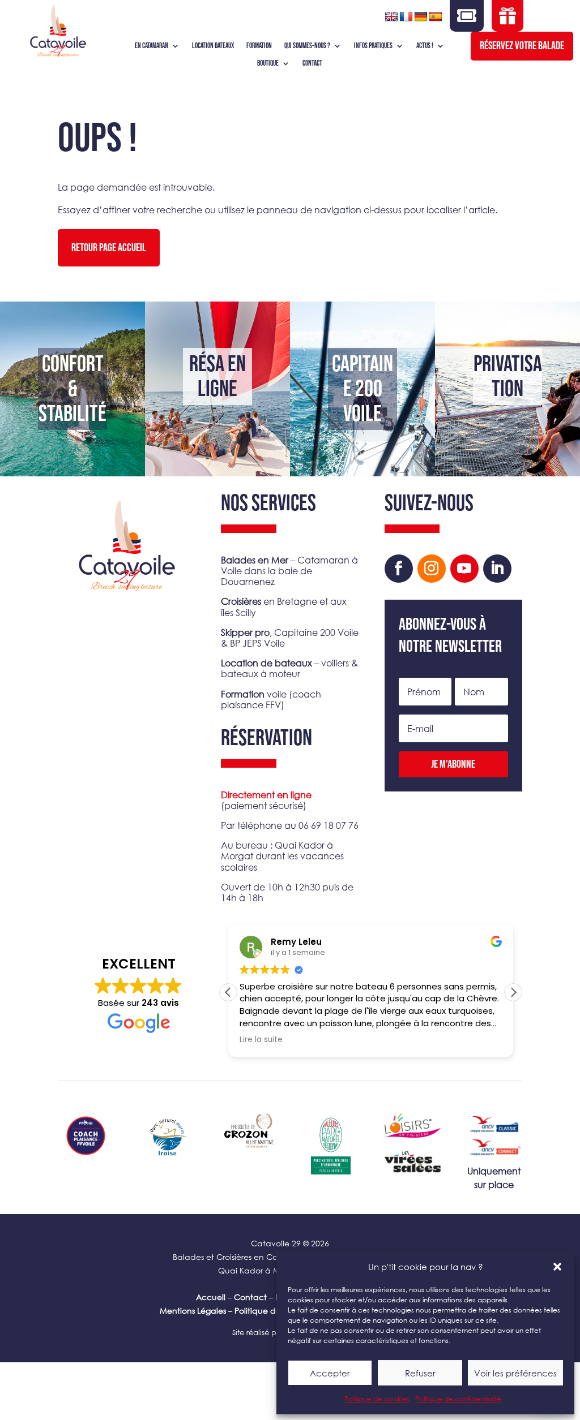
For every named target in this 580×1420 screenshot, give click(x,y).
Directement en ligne (266, 795)
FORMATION (259, 46)
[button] (557, 1266)
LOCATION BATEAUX (213, 46)
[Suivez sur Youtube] (464, 568)
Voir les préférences (515, 1373)
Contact (250, 1297)
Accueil (210, 1297)
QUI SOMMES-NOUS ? (307, 46)
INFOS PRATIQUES (373, 46)
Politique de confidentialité (458, 1399)
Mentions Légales (193, 1310)
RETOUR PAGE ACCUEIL (108, 248)
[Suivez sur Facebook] (399, 568)
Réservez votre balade (522, 46)
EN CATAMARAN (151, 46)
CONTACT (312, 63)
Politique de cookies (377, 1399)
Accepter (330, 1373)
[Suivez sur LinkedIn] (497, 568)
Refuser (420, 1373)
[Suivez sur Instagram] (431, 568)
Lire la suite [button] (261, 1040)
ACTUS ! (424, 46)
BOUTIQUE (268, 63)
